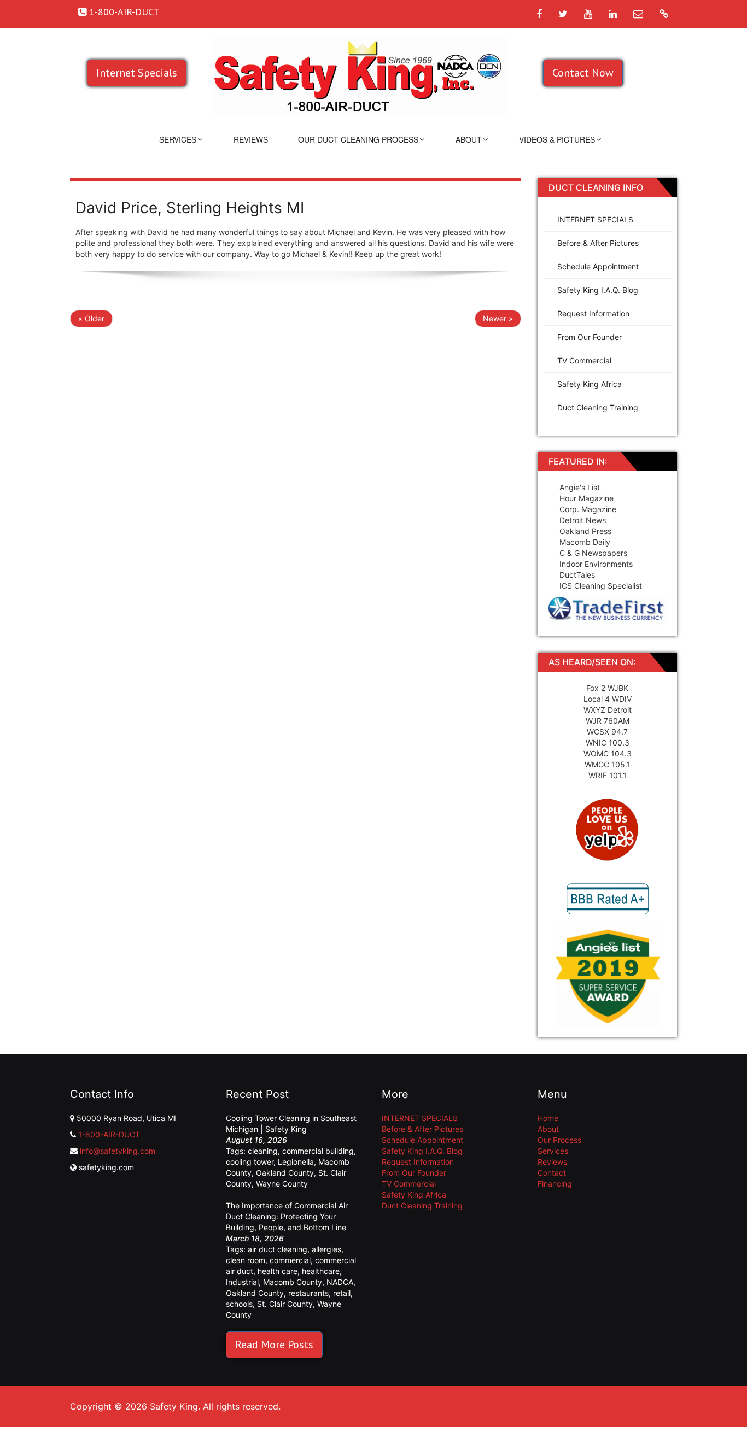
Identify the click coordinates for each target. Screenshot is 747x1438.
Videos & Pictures (557, 139)
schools (239, 1303)
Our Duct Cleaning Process (358, 139)
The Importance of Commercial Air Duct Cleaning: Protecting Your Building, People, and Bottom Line (287, 1216)
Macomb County (292, 1282)
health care (277, 1271)
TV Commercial (584, 360)
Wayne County (282, 1183)
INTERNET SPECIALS (595, 219)
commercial (290, 1260)
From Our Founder (589, 337)
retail (342, 1293)
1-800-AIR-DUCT (109, 1134)
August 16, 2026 (256, 1139)
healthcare (321, 1271)
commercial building (318, 1150)
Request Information (593, 313)
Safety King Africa (589, 384)
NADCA (339, 1282)
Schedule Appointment (598, 266)
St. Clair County (285, 1303)
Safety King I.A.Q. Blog (597, 290)
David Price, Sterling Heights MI (189, 207)
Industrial (242, 1282)
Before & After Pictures (598, 243)
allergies (326, 1249)
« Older (91, 318)
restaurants (308, 1293)
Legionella (296, 1161)
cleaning (263, 1150)
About (469, 139)
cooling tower (249, 1161)
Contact (552, 1172)
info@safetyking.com (117, 1150)
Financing (555, 1183)
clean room (245, 1260)
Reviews (251, 139)
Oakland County (285, 1172)
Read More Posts (274, 1344)
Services (177, 139)
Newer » (498, 318)
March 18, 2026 (255, 1238)
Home (548, 1118)
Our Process (559, 1139)
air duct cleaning (277, 1249)
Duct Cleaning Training (597, 407)
